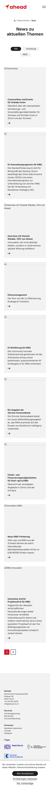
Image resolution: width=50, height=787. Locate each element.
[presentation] (44, 7)
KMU (25, 54)
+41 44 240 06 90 (11, 701)
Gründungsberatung (12, 713)
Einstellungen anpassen (25, 778)
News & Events (23, 20)
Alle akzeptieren (25, 773)
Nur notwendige (25, 783)
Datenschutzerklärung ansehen (31, 767)
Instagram (8, 733)
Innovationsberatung (12, 718)
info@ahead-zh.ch (11, 704)
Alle (16, 48)
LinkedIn (7, 730)
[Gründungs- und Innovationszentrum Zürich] (14, 21)
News (34, 20)
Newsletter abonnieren (13, 728)
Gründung (31, 48)
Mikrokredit (8, 716)
